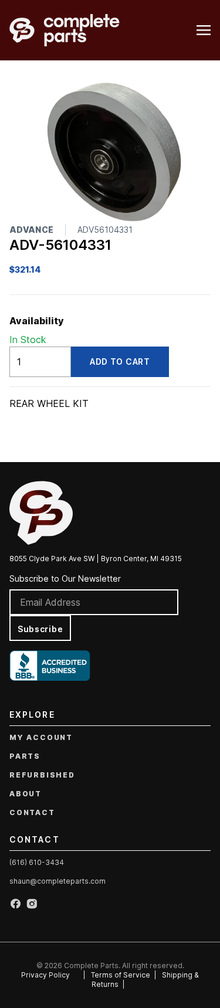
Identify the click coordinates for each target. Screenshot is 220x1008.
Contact (32, 812)
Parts (24, 756)
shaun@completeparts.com (57, 881)
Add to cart (120, 361)
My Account (41, 737)
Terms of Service (120, 974)
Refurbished (42, 775)
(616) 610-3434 (36, 862)
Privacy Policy (45, 974)
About (25, 793)
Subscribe (40, 629)
